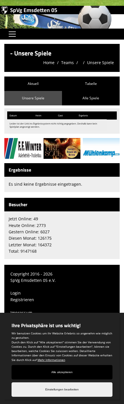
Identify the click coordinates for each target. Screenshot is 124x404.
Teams (67, 62)
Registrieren (22, 299)
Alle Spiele (90, 98)
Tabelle (91, 83)
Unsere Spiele (100, 62)
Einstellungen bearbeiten (62, 389)
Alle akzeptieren (62, 372)
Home (49, 62)
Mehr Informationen (51, 360)
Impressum (21, 312)
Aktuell (33, 83)
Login (15, 293)
